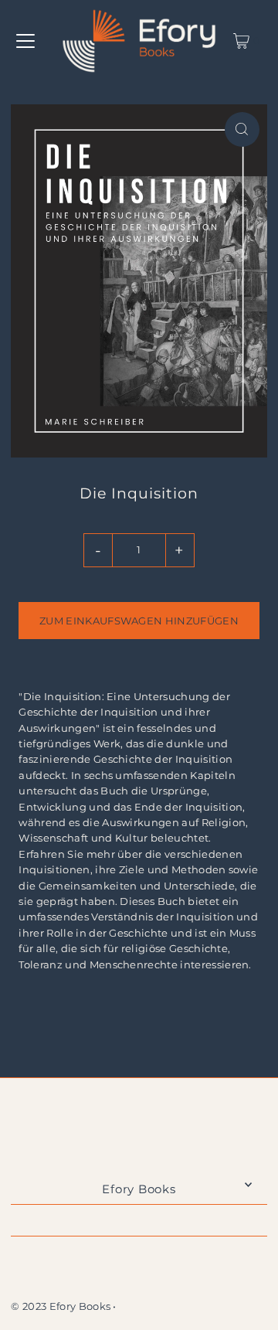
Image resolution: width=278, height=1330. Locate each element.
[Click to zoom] (242, 129)
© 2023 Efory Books (60, 1306)
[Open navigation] (25, 41)
